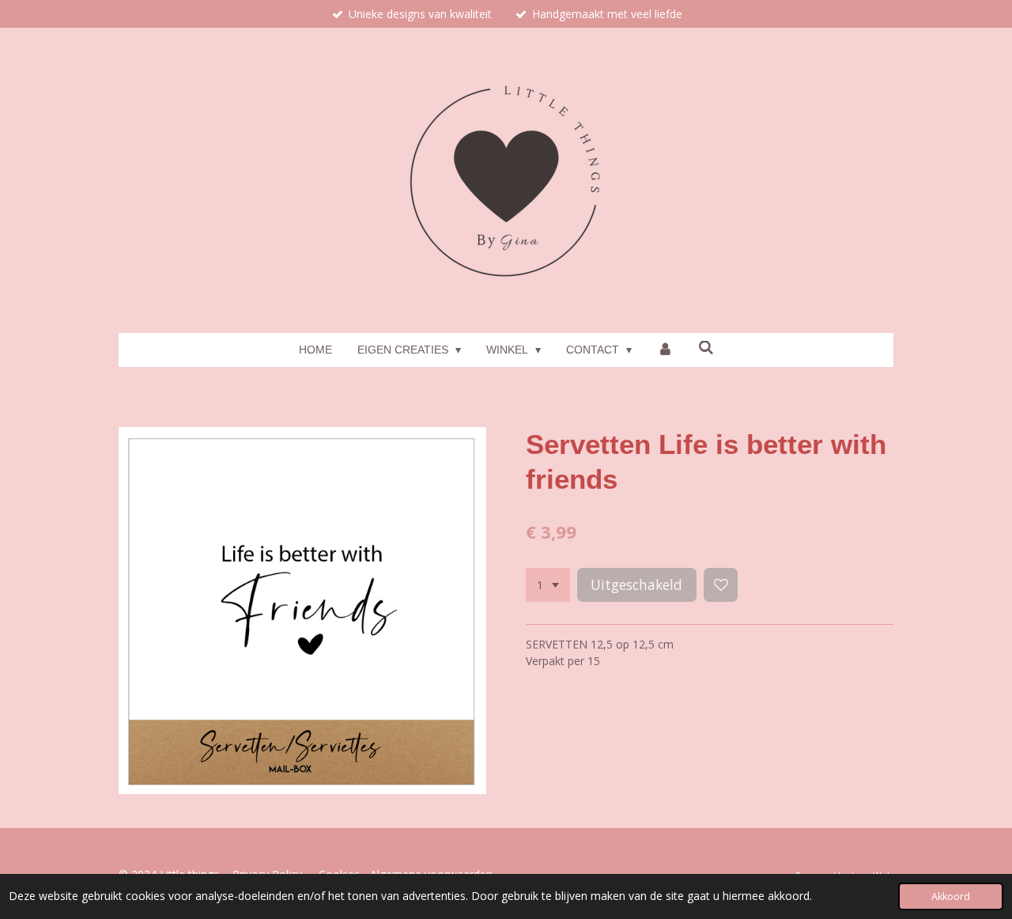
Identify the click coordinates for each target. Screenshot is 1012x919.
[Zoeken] (706, 347)
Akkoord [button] (950, 896)
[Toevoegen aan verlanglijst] (721, 585)
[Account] (665, 349)
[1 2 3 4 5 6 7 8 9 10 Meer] (548, 585)
